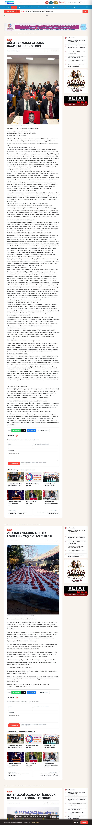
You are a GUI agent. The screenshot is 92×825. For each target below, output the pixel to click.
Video (51, 2)
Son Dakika (62, 2)
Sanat (78, 7)
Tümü (85, 11)
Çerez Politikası (35, 822)
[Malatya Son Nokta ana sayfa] (9, 2)
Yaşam (32, 7)
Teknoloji (63, 7)
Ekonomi (26, 7)
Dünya (73, 7)
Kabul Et (84, 822)
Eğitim (37, 7)
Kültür (42, 7)
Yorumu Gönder (14, 463)
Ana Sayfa (6, 34)
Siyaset (20, 7)
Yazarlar (55, 2)
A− (44, 50)
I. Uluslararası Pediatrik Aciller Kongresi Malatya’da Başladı (38, 11)
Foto (47, 2)
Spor (57, 7)
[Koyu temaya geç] (82, 2)
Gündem (14, 7)
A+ (47, 50)
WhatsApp (16, 430)
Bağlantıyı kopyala (55, 50)
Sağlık (47, 7)
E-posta (41, 444)
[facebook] (87, 7)
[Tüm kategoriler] (86, 2)
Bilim (69, 7)
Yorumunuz (11, 450)
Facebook (32, 430)
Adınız (9, 444)
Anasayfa (7, 7)
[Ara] (79, 2)
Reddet (76, 822)
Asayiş (53, 7)
